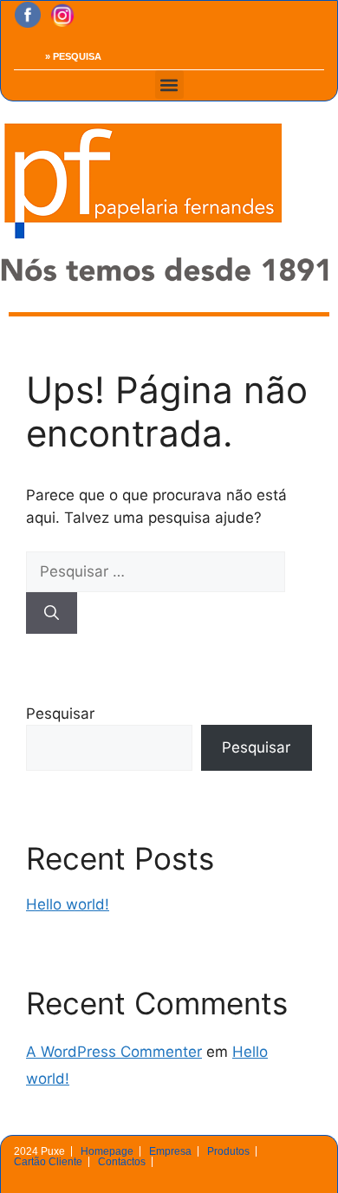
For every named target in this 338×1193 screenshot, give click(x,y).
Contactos (122, 1162)
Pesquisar (60, 713)
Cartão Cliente (48, 1162)
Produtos (228, 1151)
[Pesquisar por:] (155, 571)
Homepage (107, 1151)
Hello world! (67, 904)
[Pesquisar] (51, 613)
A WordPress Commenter (114, 1051)
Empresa (170, 1151)
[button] (169, 84)
